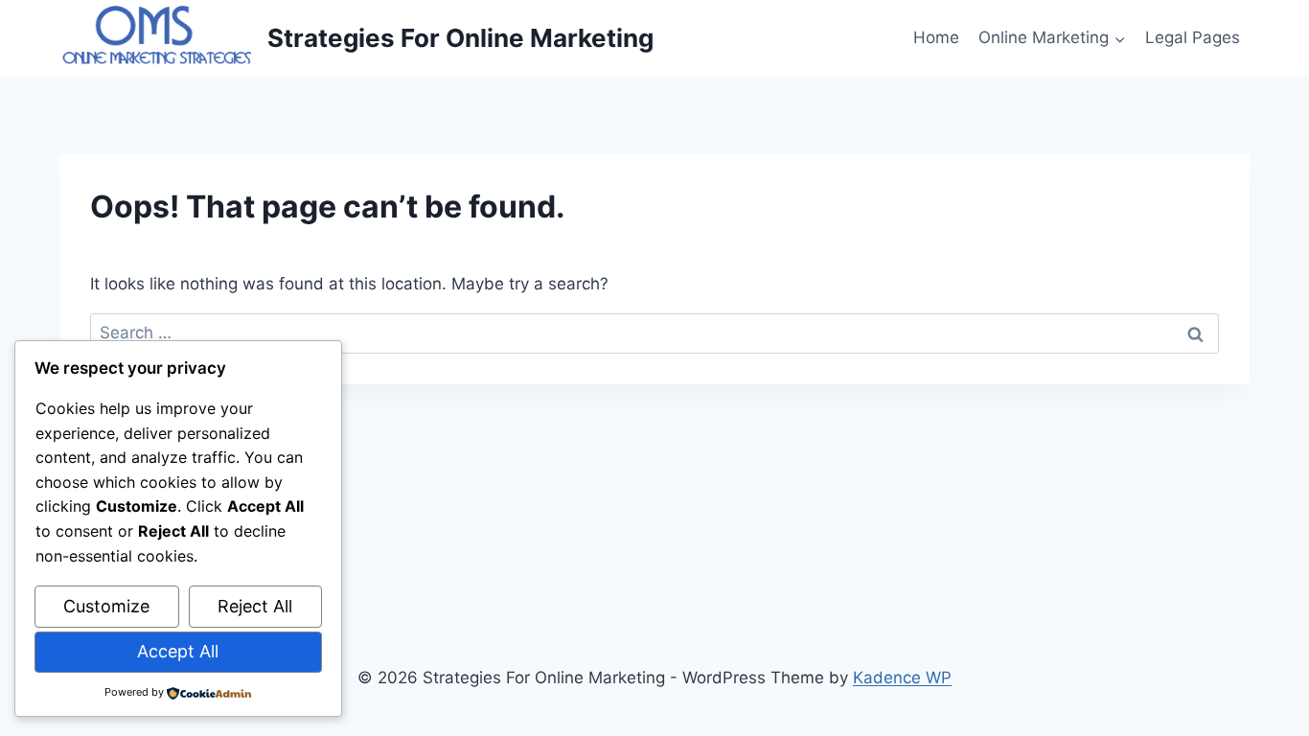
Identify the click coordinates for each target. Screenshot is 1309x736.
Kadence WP (902, 677)
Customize (106, 606)
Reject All (255, 606)
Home (936, 37)
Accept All (177, 651)
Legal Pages (1192, 37)
